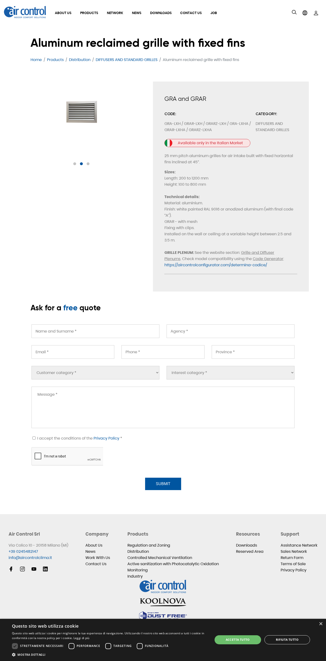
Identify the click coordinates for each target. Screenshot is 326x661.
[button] (74, 163)
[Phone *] (162, 352)
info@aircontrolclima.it (30, 557)
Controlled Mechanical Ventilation (159, 557)
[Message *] (163, 407)
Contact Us (191, 12)
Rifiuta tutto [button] (287, 640)
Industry (135, 576)
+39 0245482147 (23, 551)
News (136, 12)
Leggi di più (81, 638)
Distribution (138, 551)
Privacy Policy (106, 438)
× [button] (320, 624)
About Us (63, 12)
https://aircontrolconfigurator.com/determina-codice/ (215, 265)
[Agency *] (230, 331)
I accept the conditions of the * (79, 438)
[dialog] (163, 640)
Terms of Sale (293, 564)
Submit (163, 484)
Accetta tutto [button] (238, 640)
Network (115, 12)
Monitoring (137, 570)
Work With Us (97, 557)
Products (89, 12)
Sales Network (294, 551)
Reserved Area (249, 551)
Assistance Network (299, 545)
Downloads (161, 12)
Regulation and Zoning (148, 545)
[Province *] (253, 352)
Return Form (292, 557)
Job (213, 12)
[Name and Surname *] (95, 331)
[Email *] (73, 352)
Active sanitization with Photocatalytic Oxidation (173, 564)
